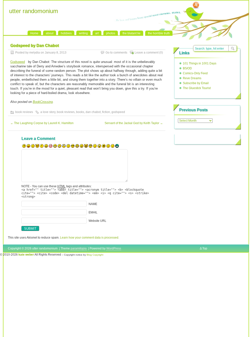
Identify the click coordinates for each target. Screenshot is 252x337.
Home (34, 33)
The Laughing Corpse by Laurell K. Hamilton (42, 123)
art (97, 33)
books (80, 112)
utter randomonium (33, 11)
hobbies (66, 33)
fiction (106, 112)
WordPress (113, 248)
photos (110, 33)
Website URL (97, 221)
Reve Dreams (192, 78)
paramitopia (79, 248)
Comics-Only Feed (195, 73)
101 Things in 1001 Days (199, 63)
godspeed (118, 112)
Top (204, 248)
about (49, 33)
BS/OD (187, 68)
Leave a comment (146, 52)
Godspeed (17, 62)
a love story (47, 112)
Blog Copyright (95, 254)
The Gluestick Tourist (197, 88)
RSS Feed (196, 5)
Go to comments (116, 52)
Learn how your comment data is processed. (89, 237)
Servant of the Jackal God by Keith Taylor (134, 123)
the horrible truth (159, 33)
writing (83, 33)
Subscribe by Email (196, 83)
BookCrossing (43, 102)
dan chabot (93, 112)
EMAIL (93, 212)
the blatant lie (132, 33)
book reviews (24, 112)
